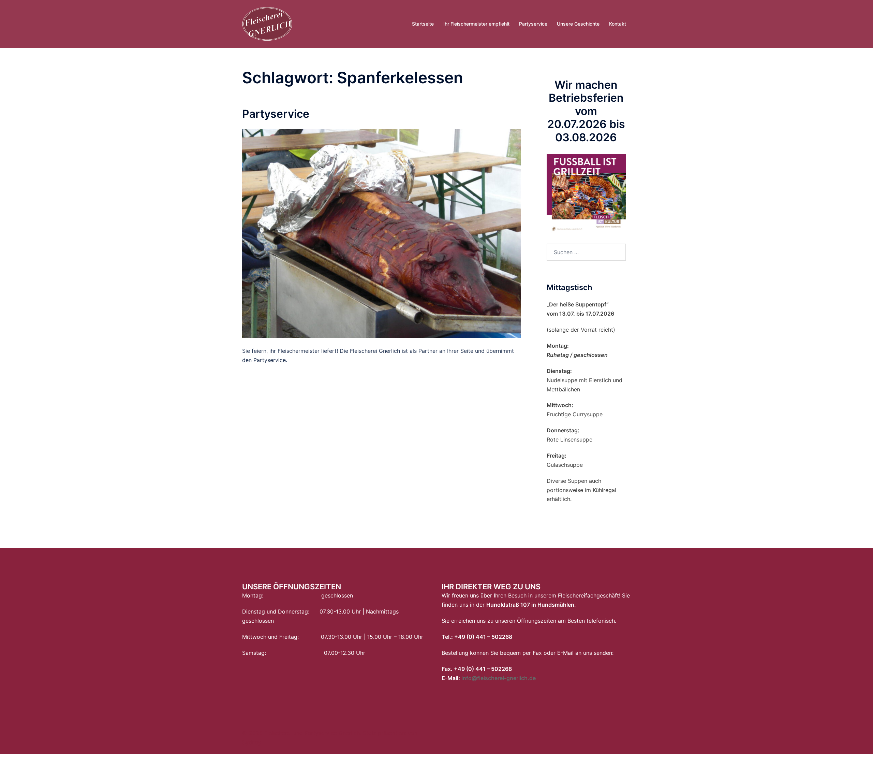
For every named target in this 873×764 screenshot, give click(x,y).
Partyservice (533, 24)
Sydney (251, 742)
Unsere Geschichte (578, 24)
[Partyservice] (381, 233)
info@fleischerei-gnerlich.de (498, 678)
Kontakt (617, 24)
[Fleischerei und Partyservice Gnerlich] (267, 23)
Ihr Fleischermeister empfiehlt (476, 24)
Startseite (423, 24)
